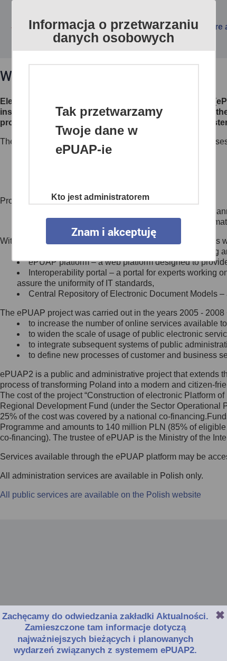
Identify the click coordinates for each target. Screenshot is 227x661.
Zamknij (220, 615)
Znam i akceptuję (113, 231)
